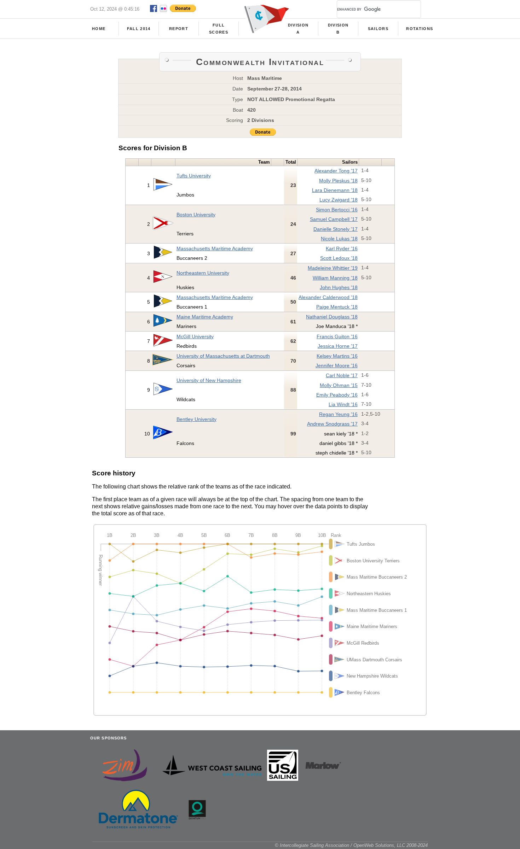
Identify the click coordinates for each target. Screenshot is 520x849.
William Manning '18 (335, 278)
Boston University (196, 214)
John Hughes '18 (339, 287)
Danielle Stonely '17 (335, 229)
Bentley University (196, 419)
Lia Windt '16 (343, 404)
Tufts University (194, 175)
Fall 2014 (139, 29)
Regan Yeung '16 (338, 414)
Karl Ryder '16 (342, 248)
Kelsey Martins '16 (337, 356)
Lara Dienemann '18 (335, 190)
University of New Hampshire (209, 380)
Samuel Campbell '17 (334, 219)
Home (98, 29)
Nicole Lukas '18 (339, 238)
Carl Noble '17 (342, 375)
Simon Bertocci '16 (337, 209)
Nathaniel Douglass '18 (332, 317)
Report (178, 29)
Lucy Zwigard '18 (338, 200)
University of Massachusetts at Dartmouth (223, 356)
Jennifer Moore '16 (337, 365)
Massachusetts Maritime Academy (215, 248)
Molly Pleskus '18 (338, 180)
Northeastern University (203, 273)
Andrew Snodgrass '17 (332, 424)
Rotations (419, 29)
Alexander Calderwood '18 (328, 297)
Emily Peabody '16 (337, 395)
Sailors (378, 29)
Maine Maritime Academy (205, 317)
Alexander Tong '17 (336, 171)
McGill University (195, 336)
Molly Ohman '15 (339, 385)
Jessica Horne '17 (338, 346)
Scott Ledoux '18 (339, 258)
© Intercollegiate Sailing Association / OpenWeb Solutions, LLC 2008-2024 (351, 845)
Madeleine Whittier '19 (333, 268)
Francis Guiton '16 (337, 336)
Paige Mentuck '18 (337, 307)
